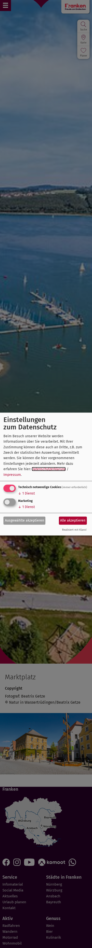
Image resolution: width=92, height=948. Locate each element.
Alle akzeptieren (72, 520)
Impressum (12, 474)
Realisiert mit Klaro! (74, 529)
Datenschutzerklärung (49, 469)
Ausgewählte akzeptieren (24, 520)
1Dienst (26, 493)
